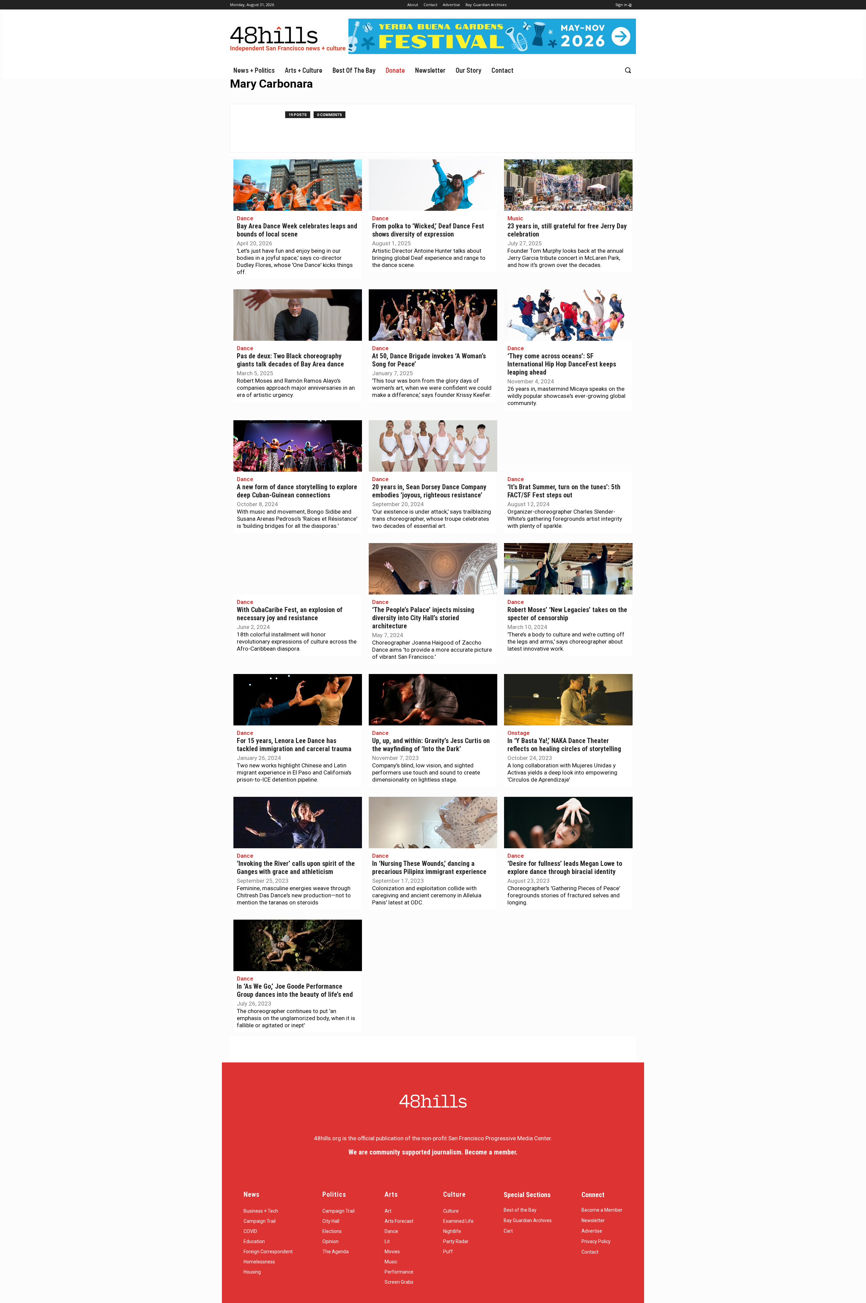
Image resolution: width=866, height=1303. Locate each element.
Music (515, 218)
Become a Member (602, 1210)
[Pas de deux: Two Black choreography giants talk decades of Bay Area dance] (297, 315)
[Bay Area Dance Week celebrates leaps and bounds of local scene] (297, 185)
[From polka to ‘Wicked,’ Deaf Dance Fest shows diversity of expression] (433, 185)
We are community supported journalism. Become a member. (433, 1152)
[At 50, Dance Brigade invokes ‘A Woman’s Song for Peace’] (433, 315)
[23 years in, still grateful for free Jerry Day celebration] (568, 185)
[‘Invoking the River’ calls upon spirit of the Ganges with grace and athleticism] (297, 822)
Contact (590, 1252)
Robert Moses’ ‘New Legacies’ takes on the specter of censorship (567, 614)
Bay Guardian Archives (528, 1220)
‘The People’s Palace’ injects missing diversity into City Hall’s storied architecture (423, 618)
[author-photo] (261, 128)
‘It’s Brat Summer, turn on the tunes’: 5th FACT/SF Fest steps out (563, 491)
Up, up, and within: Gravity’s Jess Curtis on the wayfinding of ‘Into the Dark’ (431, 745)
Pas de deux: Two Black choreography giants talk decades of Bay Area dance (290, 360)
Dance (245, 218)
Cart (508, 1231)
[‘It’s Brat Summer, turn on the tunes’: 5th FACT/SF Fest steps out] (568, 446)
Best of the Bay (520, 1210)
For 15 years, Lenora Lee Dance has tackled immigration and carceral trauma (294, 745)
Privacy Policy (596, 1241)
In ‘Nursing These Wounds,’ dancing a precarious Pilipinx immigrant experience (429, 868)
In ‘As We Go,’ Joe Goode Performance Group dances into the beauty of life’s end (295, 990)
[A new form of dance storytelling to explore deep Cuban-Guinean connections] (297, 446)
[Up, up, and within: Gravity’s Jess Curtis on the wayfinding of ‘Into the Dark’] (433, 699)
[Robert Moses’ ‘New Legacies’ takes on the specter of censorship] (568, 568)
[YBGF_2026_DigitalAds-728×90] (492, 52)
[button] (628, 70)
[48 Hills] (289, 37)
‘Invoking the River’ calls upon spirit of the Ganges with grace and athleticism (296, 868)
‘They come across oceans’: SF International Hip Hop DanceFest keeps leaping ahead (561, 364)
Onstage (518, 732)
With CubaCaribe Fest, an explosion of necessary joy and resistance (289, 614)
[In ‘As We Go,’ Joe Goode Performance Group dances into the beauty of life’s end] (297, 945)
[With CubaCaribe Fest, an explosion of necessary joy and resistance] (297, 568)
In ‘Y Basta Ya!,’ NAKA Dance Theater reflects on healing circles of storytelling (564, 745)
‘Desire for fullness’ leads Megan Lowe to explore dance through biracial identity (564, 868)
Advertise (592, 1231)
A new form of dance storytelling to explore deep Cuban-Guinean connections (297, 491)
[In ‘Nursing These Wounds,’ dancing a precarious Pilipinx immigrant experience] (433, 822)
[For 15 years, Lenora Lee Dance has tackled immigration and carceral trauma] (297, 699)
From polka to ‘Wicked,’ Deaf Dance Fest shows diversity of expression (428, 230)
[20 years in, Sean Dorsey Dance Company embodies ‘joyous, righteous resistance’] (433, 446)
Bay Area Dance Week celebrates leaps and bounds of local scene (297, 230)
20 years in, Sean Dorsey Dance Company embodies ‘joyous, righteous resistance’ (429, 491)
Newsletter (593, 1220)
